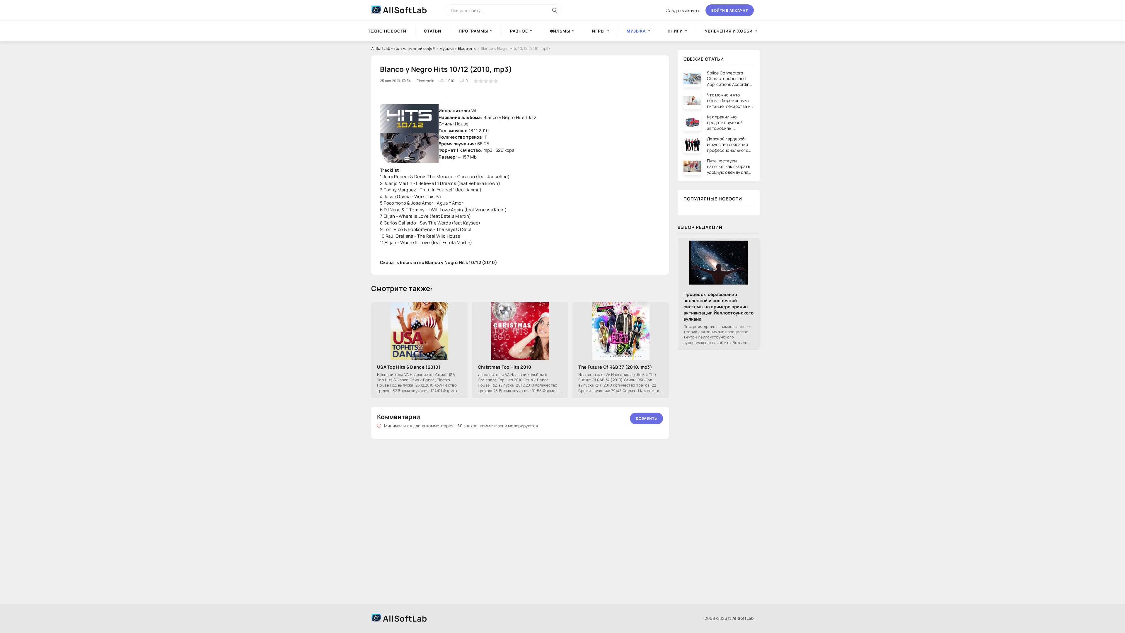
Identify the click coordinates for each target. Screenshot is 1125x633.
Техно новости (387, 31)
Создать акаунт (683, 10)
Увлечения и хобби (729, 31)
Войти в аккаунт (729, 10)
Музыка (446, 48)
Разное (519, 31)
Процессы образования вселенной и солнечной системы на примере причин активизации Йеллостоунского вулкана (718, 306)
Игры (598, 31)
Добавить (646, 418)
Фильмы (560, 31)
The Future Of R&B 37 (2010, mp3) (615, 367)
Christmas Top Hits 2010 (504, 367)
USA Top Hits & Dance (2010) (409, 367)
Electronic (467, 48)
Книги (675, 31)
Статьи (432, 31)
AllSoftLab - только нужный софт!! (403, 48)
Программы (473, 31)
